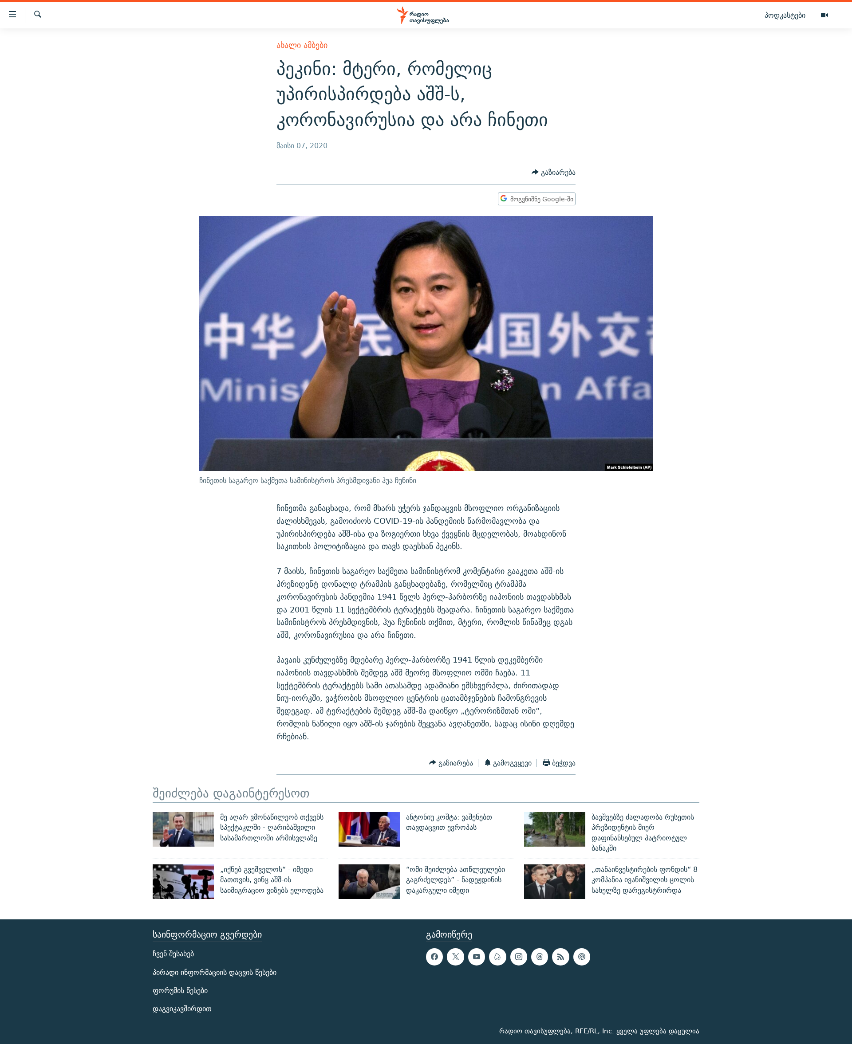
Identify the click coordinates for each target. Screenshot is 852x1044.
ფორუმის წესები (180, 990)
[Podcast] (581, 956)
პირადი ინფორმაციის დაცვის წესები (214, 971)
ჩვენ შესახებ (173, 953)
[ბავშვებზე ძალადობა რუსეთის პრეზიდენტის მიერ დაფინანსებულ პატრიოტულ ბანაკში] (554, 829)
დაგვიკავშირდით (182, 1008)
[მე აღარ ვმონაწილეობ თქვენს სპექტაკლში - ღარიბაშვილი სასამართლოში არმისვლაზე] (183, 829)
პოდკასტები (785, 15)
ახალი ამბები (301, 45)
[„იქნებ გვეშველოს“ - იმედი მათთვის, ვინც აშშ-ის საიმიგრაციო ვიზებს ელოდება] (183, 881)
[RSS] (560, 956)
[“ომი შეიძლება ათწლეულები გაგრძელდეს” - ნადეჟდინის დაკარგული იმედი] (369, 881)
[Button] (554, 172)
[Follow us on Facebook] (434, 956)
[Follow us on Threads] (539, 956)
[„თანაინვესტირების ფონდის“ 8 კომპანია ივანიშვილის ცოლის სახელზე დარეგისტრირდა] (554, 881)
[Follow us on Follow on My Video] (497, 956)
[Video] (824, 15)
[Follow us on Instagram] (518, 956)
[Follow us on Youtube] (476, 956)
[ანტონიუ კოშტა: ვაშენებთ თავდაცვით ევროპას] (369, 829)
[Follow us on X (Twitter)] (455, 956)
